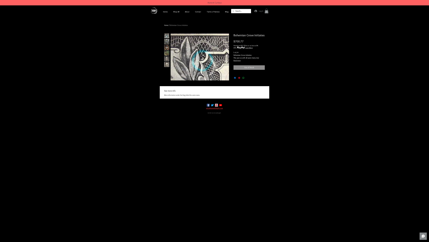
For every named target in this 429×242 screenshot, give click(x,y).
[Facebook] (208, 105)
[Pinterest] (216, 105)
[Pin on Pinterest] (239, 78)
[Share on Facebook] (235, 78)
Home (166, 25)
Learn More (249, 48)
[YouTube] (220, 105)
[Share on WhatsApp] (243, 78)
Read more (237, 60)
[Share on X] (247, 78)
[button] (266, 11)
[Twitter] (212, 105)
